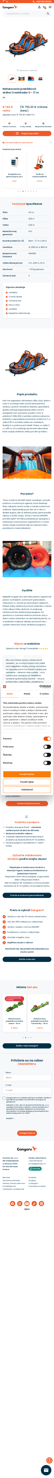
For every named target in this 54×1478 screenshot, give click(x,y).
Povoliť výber (27, 782)
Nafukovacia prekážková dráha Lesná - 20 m (14, 1021)
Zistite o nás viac (27, 959)
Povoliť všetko (27, 774)
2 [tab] (20, 191)
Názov (9, 1072)
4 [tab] (25, 191)
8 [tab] (36, 191)
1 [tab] (18, 191)
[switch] (45, 746)
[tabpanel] (14, 170)
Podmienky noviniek (37, 1186)
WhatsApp (36, 1169)
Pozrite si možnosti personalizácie (27, 895)
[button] (5, 1)
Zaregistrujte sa (27, 1133)
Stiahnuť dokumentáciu (28, 803)
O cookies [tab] (44, 694)
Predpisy (32, 1180)
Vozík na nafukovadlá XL (39, 175)
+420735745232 (43, 1)
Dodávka (32, 1177)
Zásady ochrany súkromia (14, 1183)
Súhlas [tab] (10, 694)
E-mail (9, 1085)
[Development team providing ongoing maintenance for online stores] (27, 1209)
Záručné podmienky (11, 1180)
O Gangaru (33, 1183)
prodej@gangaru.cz (37, 1163)
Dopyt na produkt (27, 133)
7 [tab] (33, 191)
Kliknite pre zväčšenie (28, 70)
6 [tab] (31, 191)
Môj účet (6, 1177)
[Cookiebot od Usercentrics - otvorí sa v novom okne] (39, 686)
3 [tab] (23, 191)
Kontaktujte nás (9, 1186)
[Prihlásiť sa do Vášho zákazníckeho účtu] (39, 7)
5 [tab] (28, 191)
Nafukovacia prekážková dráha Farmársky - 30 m (39, 1021)
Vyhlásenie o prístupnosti (13, 1189)
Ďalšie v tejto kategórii (27, 1045)
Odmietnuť (27, 789)
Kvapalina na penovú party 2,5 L (14, 175)
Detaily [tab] (27, 694)
